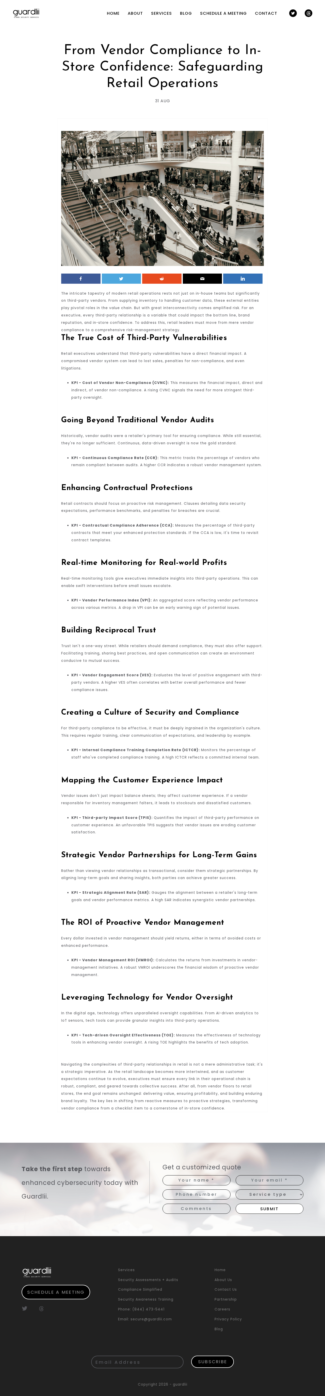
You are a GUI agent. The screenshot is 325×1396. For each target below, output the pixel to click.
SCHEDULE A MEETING (223, 13)
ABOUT (135, 13)
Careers (222, 1309)
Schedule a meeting (56, 1292)
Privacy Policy (228, 1319)
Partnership (226, 1299)
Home (220, 1270)
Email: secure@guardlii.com (145, 1319)
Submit (269, 1209)
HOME (113, 13)
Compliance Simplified (140, 1289)
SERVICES (161, 13)
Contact (266, 13)
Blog (186, 13)
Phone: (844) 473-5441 (141, 1309)
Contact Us (226, 1289)
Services (126, 1270)
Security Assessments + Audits (148, 1279)
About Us (223, 1279)
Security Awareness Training (145, 1299)
